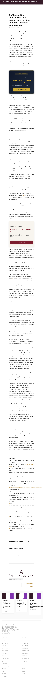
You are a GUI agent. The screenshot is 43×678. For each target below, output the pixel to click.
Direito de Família (5, 648)
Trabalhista (24, 674)
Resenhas (23, 671)
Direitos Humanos (5, 663)
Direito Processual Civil (6, 660)
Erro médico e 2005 (14, 585)
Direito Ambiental (25, 643)
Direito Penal (24, 656)
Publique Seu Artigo (18, 2)
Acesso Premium (24, 637)
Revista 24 (21, 579)
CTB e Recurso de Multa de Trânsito (28, 642)
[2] (23, 99)
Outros (3, 671)
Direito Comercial (25, 645)
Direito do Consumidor (25, 650)
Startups (23, 673)
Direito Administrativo (6, 643)
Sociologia (4, 673)
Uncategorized (4, 676)
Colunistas (23, 640)
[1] (26, 58)
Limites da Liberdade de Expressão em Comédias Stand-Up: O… (21, 603)
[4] (23, 195)
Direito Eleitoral (4, 653)
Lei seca (23, 666)
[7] (25, 335)
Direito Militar (4, 656)
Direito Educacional (25, 651)
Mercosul (23, 668)
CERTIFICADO (24, 1)
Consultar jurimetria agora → (21, 89)
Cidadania (23, 638)
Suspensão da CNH (5, 674)
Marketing (4, 668)
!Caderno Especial (5, 637)
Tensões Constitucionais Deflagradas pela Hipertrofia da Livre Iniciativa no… (7, 604)
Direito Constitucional (13, 579)
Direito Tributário (24, 661)
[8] (27, 410)
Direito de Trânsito (25, 648)
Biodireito (3, 638)
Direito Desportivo (5, 650)
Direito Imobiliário (5, 655)
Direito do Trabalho (5, 651)
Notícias (12, 1)
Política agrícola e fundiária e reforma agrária (30, 585)
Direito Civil (4, 645)
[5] (26, 276)
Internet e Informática (5, 666)
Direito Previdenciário (5, 658)
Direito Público (4, 661)
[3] (32, 153)
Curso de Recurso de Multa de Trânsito (32, 2)
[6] (12, 278)
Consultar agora (21, 242)
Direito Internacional (25, 655)
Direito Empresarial (25, 653)
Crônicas (3, 642)
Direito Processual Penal (26, 660)
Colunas (3, 640)
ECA (22, 663)
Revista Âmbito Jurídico (6, 2)
